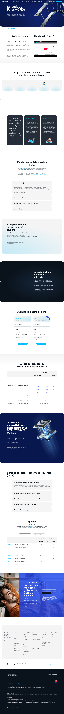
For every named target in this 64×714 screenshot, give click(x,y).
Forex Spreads (12, 28)
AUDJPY (9, 550)
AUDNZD (9, 552)
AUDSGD (9, 555)
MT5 (20, 440)
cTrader (23, 440)
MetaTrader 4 (32, 526)
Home (8, 28)
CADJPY (9, 564)
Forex (25, 168)
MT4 (18, 440)
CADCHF (9, 561)
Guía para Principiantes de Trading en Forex (38, 174)
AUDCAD (9, 544)
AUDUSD (9, 558)
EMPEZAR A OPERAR (12, 20)
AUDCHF (9, 547)
